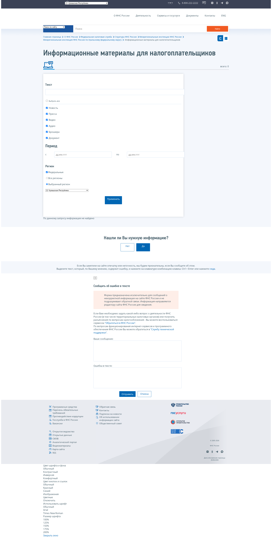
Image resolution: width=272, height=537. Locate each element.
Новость (53, 107)
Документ (54, 138)
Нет (127, 246)
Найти (217, 29)
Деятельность (143, 15)
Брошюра (54, 131)
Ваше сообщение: (103, 338)
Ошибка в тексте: (103, 365)
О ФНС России (121, 15)
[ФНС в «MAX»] (227, 3)
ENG (223, 15)
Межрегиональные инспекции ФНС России (160, 36)
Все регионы (55, 178)
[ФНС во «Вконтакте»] (212, 3)
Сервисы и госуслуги (168, 15)
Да (143, 246)
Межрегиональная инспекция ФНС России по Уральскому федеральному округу (82, 39)
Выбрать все (54, 101)
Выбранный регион (59, 184)
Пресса (53, 113)
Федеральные (55, 172)
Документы (192, 15)
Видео (52, 119)
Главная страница (52, 36)
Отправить (127, 394)
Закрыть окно (50, 535)
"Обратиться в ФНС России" (120, 323)
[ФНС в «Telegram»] (222, 3)
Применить (113, 199)
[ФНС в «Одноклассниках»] (217, 3)
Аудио (52, 126)
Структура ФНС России (126, 36)
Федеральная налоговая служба (96, 36)
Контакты (210, 15)
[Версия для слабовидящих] (171, 3)
